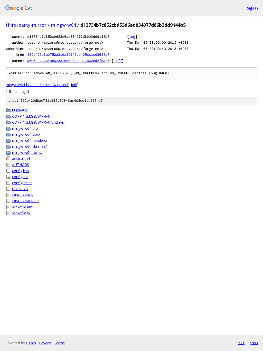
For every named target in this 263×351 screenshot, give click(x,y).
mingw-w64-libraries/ (29, 146)
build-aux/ (20, 110)
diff (118, 60)
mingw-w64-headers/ (29, 140)
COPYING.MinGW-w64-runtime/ (38, 122)
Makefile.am (22, 207)
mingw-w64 (63, 25)
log (132, 36)
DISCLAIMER (22, 194)
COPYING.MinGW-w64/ (31, 116)
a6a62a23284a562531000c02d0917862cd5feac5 (68, 60)
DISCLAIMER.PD (25, 200)
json (254, 342)
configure (20, 176)
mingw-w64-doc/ (26, 134)
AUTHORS (20, 164)
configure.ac (22, 182)
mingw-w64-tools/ (27, 152)
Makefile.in (21, 212)
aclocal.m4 (21, 158)
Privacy (45, 342)
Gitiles (31, 342)
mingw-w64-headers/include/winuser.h (37, 84)
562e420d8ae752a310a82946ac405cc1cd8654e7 (68, 54)
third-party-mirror (26, 25)
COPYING (20, 188)
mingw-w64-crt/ (25, 128)
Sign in (252, 8)
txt (241, 342)
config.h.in (20, 170)
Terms (59, 342)
